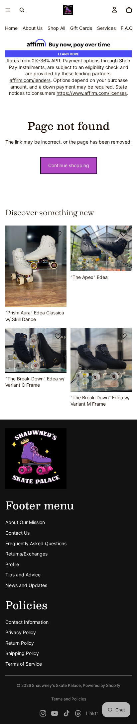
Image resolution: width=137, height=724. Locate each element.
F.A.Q (127, 28)
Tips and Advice (23, 575)
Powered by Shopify (101, 685)
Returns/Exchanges (26, 554)
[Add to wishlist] (58, 233)
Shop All (56, 28)
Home (11, 28)
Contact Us (17, 533)
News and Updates (26, 585)
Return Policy (19, 643)
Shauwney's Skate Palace (56, 685)
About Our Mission (25, 522)
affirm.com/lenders (30, 80)
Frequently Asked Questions (36, 543)
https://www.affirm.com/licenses (92, 93)
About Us (33, 28)
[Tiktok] (66, 713)
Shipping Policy (22, 653)
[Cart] (129, 10)
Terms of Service (23, 664)
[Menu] (7, 10)
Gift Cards (81, 28)
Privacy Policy (20, 632)
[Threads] (78, 713)
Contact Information (27, 622)
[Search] (22, 10)
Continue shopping (68, 165)
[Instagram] (43, 713)
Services (106, 28)
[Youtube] (55, 713)
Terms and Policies (68, 698)
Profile (12, 564)
